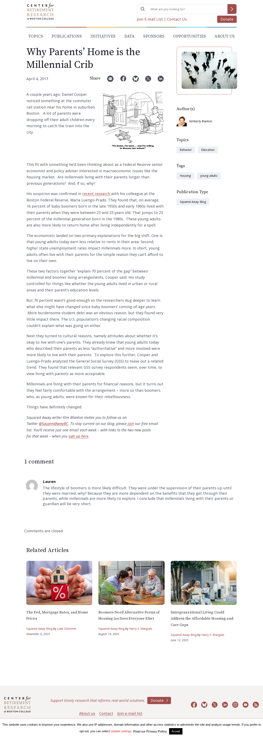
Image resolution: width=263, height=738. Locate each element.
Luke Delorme (66, 629)
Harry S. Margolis (140, 629)
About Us (225, 36)
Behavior (186, 150)
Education (207, 150)
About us (87, 713)
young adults (208, 176)
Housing (185, 176)
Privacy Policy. (156, 731)
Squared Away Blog (193, 202)
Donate (226, 19)
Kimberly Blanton (200, 121)
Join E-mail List (150, 19)
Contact (106, 713)
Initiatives (102, 36)
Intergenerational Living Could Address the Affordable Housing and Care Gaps (202, 618)
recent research (96, 193)
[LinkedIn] (161, 80)
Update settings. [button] (121, 731)
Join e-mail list (129, 713)
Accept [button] (176, 731)
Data (129, 36)
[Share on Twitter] (148, 80)
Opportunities (189, 36)
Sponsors (154, 36)
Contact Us (177, 19)
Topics (35, 36)
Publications (67, 36)
